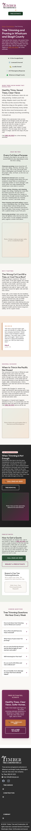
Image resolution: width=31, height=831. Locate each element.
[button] (15, 10)
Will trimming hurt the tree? (13, 656)
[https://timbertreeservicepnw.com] (15, 5)
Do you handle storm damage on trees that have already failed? (13, 672)
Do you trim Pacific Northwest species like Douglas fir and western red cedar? (14, 648)
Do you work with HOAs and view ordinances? (13, 663)
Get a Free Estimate (15, 730)
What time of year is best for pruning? (13, 639)
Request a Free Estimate (15, 564)
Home (3, 26)
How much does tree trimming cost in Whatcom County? (13, 623)
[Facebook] (3, 780)
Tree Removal (10, 487)
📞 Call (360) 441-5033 (14, 481)
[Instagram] (8, 780)
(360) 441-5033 (13, 47)
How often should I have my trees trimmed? (13, 631)
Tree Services (10, 26)
